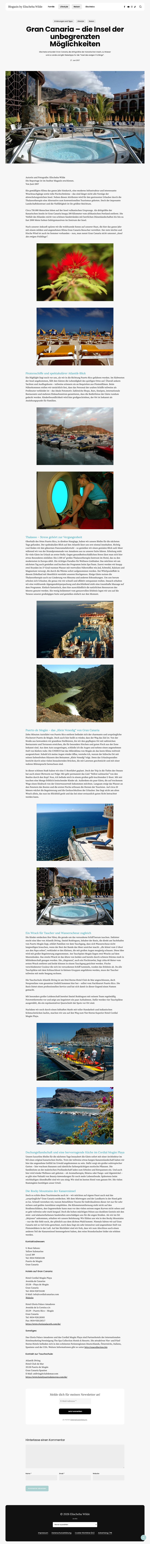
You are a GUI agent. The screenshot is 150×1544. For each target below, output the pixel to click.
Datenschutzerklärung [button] (61, 1533)
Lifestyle (81, 21)
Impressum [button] (43, 1533)
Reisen (91, 21)
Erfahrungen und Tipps (63, 21)
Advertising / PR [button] (105, 1533)
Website (29, 1297)
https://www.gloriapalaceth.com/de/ (43, 1324)
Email (62, 1473)
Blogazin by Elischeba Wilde (25, 6)
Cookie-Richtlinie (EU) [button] (85, 1533)
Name (29, 1473)
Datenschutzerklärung (78, 1420)
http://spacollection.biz (95, 1347)
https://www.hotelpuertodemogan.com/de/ (46, 1377)
